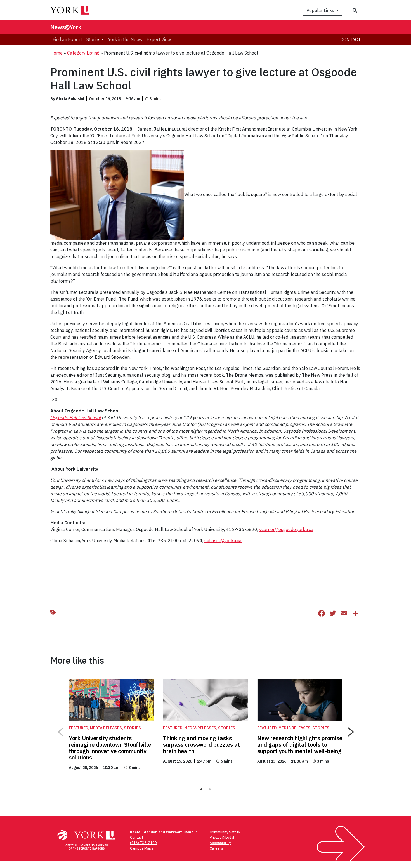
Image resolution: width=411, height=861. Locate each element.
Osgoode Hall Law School (75, 417)
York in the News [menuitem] (125, 39)
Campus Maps (141, 848)
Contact (351, 39)
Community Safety (225, 832)
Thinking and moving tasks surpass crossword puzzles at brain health (201, 744)
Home (56, 53)
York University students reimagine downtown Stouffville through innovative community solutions (110, 747)
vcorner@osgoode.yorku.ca (286, 529)
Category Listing (83, 53)
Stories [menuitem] (93, 39)
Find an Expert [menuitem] (67, 39)
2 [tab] (209, 789)
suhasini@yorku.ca (223, 540)
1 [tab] (201, 789)
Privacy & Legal (222, 837)
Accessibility (220, 842)
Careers (216, 848)
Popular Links (320, 10)
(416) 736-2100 (143, 842)
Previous (60, 730)
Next (351, 730)
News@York (65, 27)
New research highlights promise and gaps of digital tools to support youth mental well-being (299, 744)
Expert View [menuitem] (159, 39)
